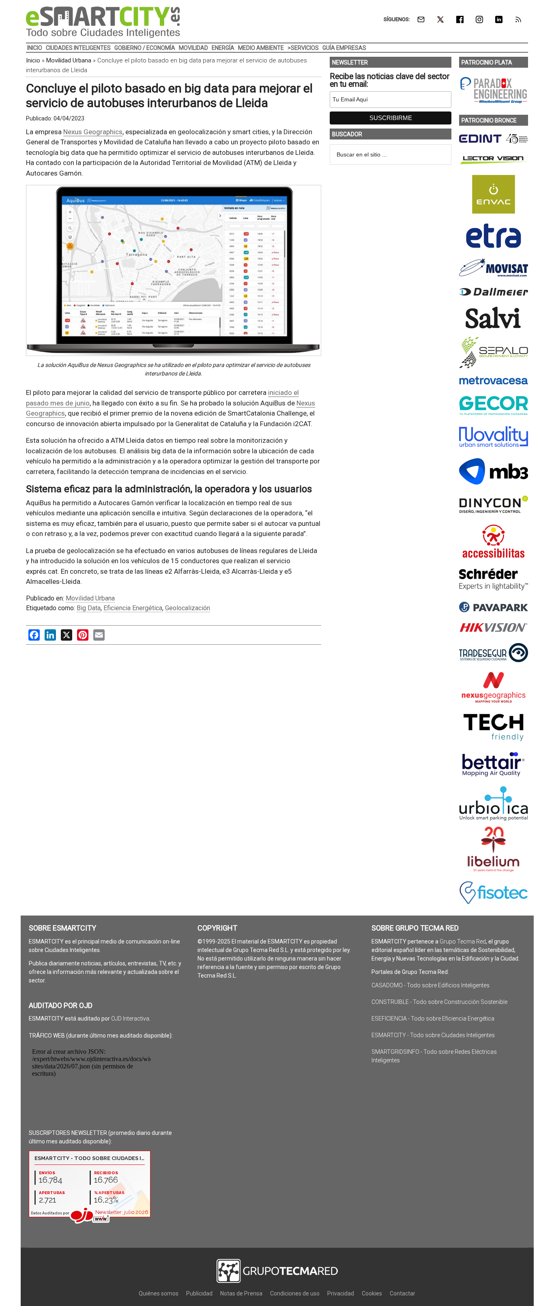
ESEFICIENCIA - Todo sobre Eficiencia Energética (432, 1018)
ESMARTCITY (103, 22)
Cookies (372, 1293)
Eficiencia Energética (132, 608)
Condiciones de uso (295, 1293)
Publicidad (199, 1293)
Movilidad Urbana (68, 60)
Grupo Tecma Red (463, 941)
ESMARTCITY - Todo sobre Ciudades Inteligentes (433, 1035)
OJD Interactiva (130, 1018)
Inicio (33, 60)
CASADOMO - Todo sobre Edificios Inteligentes (430, 985)
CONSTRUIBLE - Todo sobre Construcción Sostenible (439, 1002)
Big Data (89, 608)
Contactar (402, 1293)
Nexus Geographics (92, 132)
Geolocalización (187, 608)
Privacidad (340, 1293)
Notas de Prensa (241, 1293)
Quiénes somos (158, 1293)
